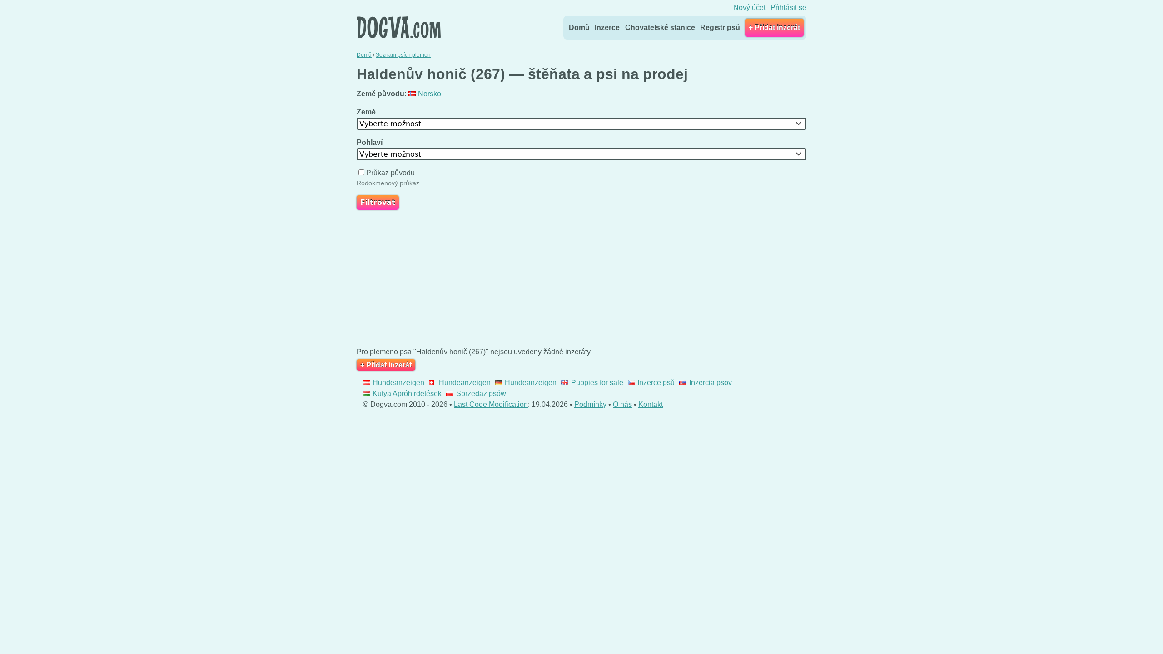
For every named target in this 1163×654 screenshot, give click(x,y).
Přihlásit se (788, 7)
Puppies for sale (597, 382)
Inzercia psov (710, 382)
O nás (622, 404)
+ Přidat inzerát (774, 27)
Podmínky (590, 404)
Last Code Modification (491, 404)
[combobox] (581, 124)
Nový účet (749, 7)
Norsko (429, 94)
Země (367, 112)
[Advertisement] (581, 280)
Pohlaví (370, 142)
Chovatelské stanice (660, 27)
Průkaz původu (390, 173)
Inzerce (607, 27)
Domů (579, 27)
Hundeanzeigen (398, 382)
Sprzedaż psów (481, 393)
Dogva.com (399, 27)
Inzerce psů (656, 382)
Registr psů (720, 27)
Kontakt (650, 404)
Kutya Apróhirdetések (407, 393)
